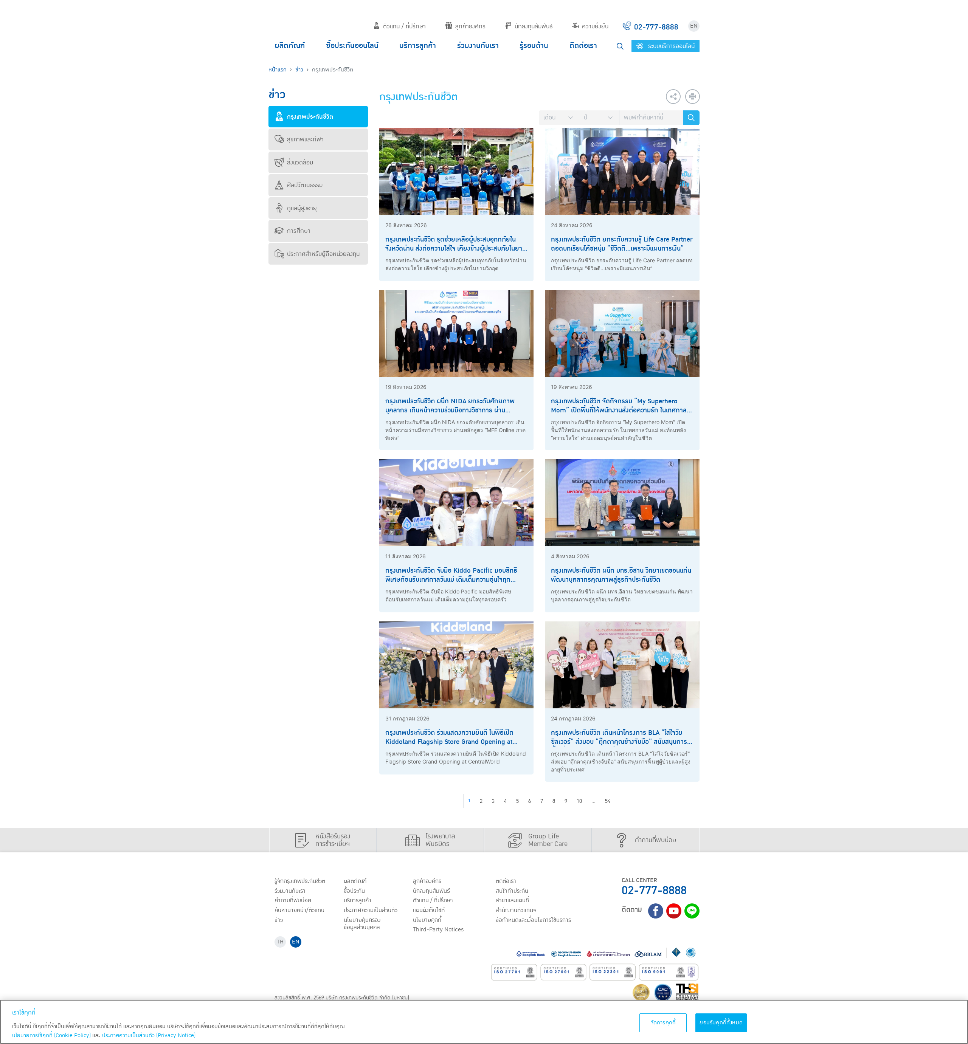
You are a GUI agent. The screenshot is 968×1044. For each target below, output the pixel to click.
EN (694, 26)
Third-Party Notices (438, 929)
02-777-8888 (654, 890)
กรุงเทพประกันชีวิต (310, 117)
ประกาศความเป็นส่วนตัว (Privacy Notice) (148, 1035)
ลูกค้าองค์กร (470, 26)
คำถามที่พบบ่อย (293, 900)
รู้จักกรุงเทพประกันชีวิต (300, 881)
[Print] (692, 96)
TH (280, 941)
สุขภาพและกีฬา (305, 139)
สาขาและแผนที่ (512, 900)
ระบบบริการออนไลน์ (670, 46)
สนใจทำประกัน (512, 890)
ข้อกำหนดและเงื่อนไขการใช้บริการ (533, 920)
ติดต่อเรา (583, 46)
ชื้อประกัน (354, 890)
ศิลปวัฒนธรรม (305, 185)
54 (607, 801)
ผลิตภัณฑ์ (290, 46)
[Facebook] (655, 911)
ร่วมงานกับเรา (478, 46)
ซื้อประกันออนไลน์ (352, 46)
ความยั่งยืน (595, 26)
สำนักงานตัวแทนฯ (516, 910)
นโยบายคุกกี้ (427, 920)
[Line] (692, 911)
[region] (484, 1022)
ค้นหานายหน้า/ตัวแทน (299, 910)
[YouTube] (673, 911)
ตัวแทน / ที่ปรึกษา (404, 26)
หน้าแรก (277, 69)
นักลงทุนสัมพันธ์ (534, 26)
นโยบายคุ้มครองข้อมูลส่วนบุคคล (362, 923)
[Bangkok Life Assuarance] (302, 19)
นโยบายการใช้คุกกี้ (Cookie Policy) (51, 1035)
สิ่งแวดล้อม (300, 162)
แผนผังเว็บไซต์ (429, 910)
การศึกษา (298, 231)
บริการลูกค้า (417, 46)
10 (579, 801)
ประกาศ (370, 910)
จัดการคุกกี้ (663, 1022)
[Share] (673, 96)
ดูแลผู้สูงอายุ (302, 208)
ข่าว (299, 69)
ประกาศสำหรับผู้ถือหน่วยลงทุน (323, 254)
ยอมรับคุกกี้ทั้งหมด (721, 1022)
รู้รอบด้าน (534, 46)
